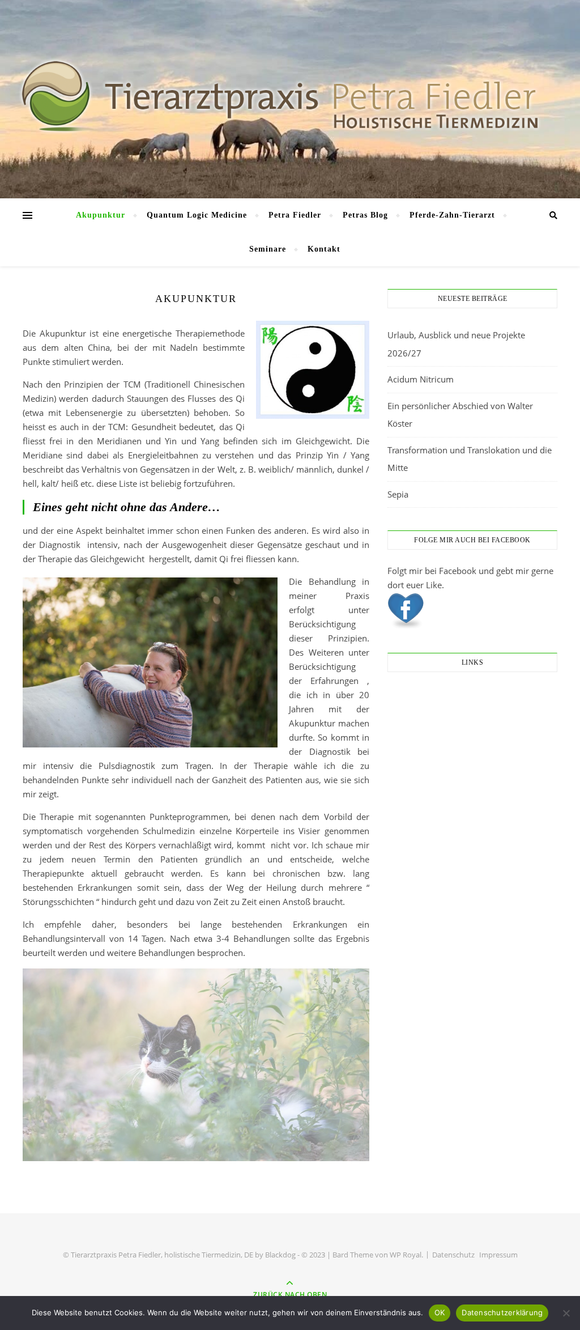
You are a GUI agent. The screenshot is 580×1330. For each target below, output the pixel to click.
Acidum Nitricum (420, 379)
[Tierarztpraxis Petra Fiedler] (290, 96)
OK (439, 1312)
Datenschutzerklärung (502, 1312)
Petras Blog (365, 215)
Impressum (498, 1255)
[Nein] (566, 1313)
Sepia (397, 494)
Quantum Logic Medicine (197, 215)
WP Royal (405, 1255)
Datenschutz (453, 1255)
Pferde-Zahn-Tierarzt (452, 215)
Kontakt (324, 249)
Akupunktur (100, 215)
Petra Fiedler (294, 215)
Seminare (267, 249)
